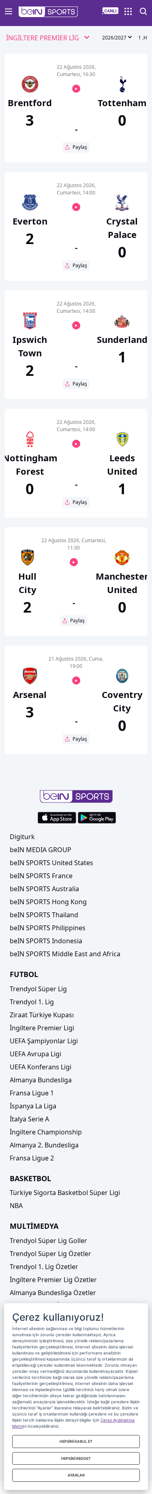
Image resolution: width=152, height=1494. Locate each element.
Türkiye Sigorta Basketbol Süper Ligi (65, 1192)
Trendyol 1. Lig (32, 1001)
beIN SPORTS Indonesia (46, 940)
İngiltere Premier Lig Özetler (53, 1279)
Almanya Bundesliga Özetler (53, 1292)
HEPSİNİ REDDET (76, 1458)
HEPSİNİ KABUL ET (76, 1441)
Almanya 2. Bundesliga (44, 1145)
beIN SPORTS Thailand (44, 914)
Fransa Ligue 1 (32, 1092)
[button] (48, 12)
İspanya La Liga (33, 1105)
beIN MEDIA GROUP (40, 849)
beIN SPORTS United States (51, 862)
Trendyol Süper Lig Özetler (50, 1253)
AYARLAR (76, 1475)
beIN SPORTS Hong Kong (48, 901)
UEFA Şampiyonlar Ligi (44, 1040)
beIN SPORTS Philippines (48, 927)
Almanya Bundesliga (41, 1079)
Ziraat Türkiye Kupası (42, 1014)
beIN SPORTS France (41, 875)
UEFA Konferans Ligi (40, 1066)
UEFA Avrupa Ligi (35, 1053)
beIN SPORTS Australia (44, 888)
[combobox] (48, 38)
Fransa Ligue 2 (32, 1158)
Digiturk (22, 836)
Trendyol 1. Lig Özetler (44, 1266)
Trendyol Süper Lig (38, 988)
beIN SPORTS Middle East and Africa (65, 953)
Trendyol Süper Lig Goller (48, 1240)
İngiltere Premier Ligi (42, 1027)
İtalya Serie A (29, 1119)
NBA (16, 1205)
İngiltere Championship (46, 1132)
